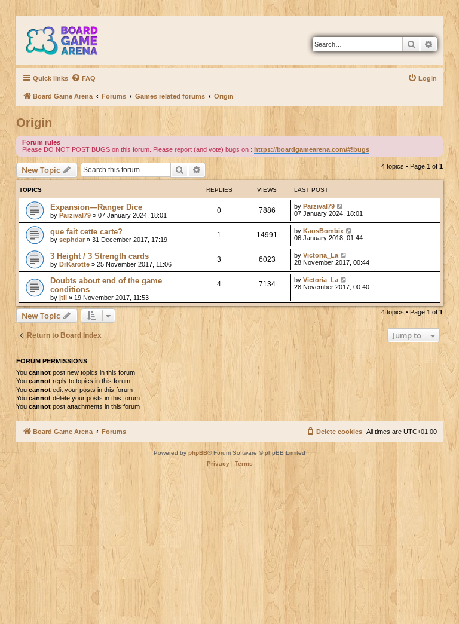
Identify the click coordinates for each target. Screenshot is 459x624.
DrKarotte (74, 264)
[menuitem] (83, 78)
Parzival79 (75, 215)
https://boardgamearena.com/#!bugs (311, 149)
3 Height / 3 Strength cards (99, 256)
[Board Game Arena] (70, 40)
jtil (63, 297)
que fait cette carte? (86, 231)
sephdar (72, 239)
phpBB (197, 452)
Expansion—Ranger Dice (96, 207)
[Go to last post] (340, 206)
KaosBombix (323, 230)
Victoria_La (320, 255)
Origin (34, 122)
